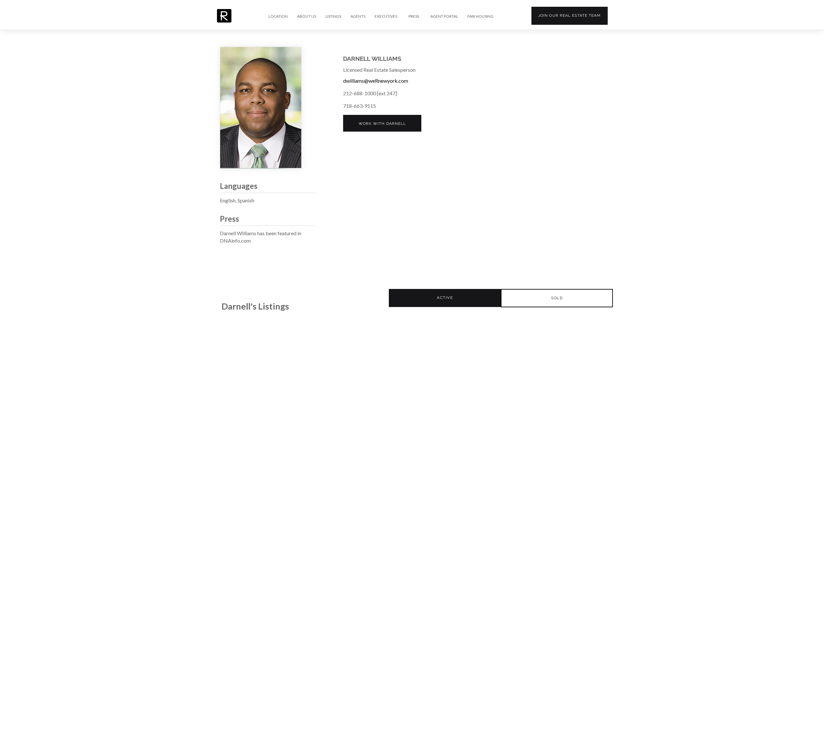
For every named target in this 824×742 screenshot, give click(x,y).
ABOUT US (306, 16)
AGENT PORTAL (444, 16)
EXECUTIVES (386, 16)
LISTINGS (333, 16)
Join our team (569, 15)
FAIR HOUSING (480, 16)
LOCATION (278, 16)
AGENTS (358, 16)
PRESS (413, 16)
